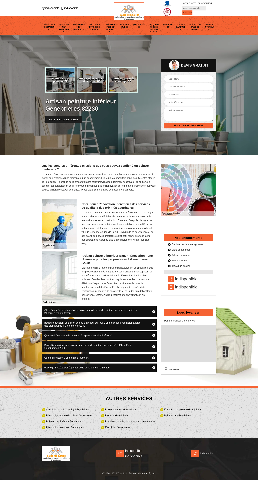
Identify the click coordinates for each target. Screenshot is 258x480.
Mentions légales (147, 473)
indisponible (52, 8)
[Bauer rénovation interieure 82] (129, 11)
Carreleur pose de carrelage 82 (110, 28)
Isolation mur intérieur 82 (64, 28)
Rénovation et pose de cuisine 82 (94, 27)
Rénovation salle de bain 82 (195, 27)
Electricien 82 (139, 26)
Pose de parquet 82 (180, 27)
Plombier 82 (168, 26)
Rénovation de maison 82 (49, 27)
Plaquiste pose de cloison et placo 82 (154, 28)
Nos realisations (63, 119)
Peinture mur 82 (124, 26)
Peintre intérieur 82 (209, 27)
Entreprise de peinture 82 (79, 27)
